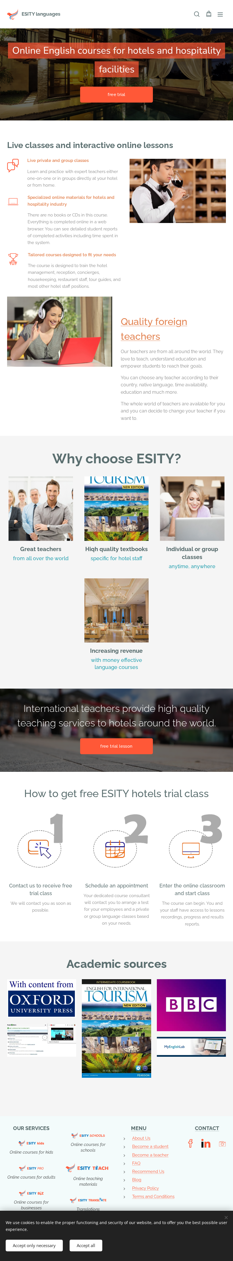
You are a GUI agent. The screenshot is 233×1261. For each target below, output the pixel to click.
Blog (136, 1179)
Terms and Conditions (153, 1196)
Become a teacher (150, 1155)
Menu (220, 14)
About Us (141, 1138)
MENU (138, 1128)
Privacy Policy (145, 1188)
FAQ (136, 1163)
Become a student (150, 1146)
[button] (197, 14)
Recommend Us (148, 1171)
